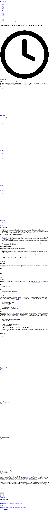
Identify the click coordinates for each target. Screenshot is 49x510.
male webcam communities (16, 315)
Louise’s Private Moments (4, 1)
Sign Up (1, 120)
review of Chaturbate (28, 477)
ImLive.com (2, 220)
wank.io (17, 299)
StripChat (2, 150)
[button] (2, 497)
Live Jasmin (2, 115)
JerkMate (2, 185)
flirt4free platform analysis (36, 282)
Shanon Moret (2, 496)
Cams (4, 22)
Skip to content (2, 0)
